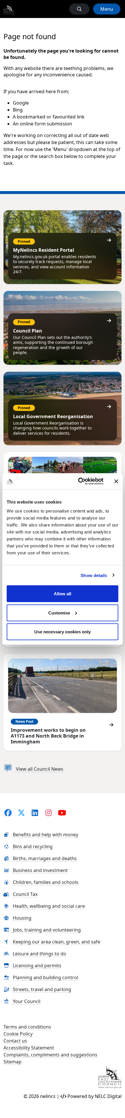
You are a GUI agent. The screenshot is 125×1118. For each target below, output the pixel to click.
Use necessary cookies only (62, 631)
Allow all (62, 593)
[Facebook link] (7, 812)
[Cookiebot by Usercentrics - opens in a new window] (78, 481)
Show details (94, 575)
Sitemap (12, 1061)
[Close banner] (116, 481)
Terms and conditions (27, 1027)
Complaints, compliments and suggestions (50, 1055)
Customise (59, 612)
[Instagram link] (48, 812)
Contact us (15, 1041)
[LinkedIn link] (35, 812)
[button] (79, 9)
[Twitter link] (21, 812)
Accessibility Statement (28, 1048)
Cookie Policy (18, 1034)
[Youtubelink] (61, 812)
